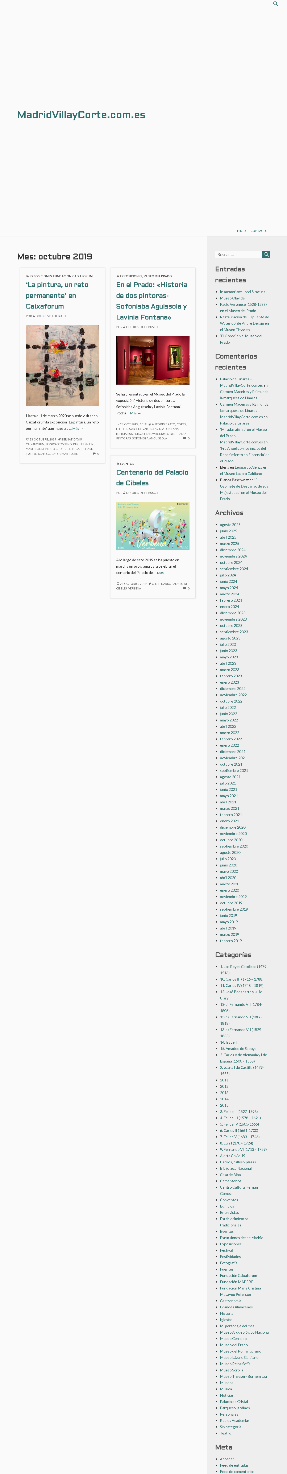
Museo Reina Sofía (235, 1363)
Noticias (227, 1395)
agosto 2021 (230, 776)
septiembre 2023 (234, 631)
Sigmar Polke (67, 453)
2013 (224, 1092)
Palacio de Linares (234, 423)
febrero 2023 (231, 676)
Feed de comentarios (237, 1471)
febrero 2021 (231, 814)
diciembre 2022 (232, 688)
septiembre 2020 (234, 846)
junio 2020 (228, 865)
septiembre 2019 (234, 909)
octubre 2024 (231, 562)
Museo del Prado (158, 276)
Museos (226, 1382)
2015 (224, 1105)
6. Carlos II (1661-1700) (239, 1130)
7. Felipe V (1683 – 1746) (240, 1136)
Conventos (229, 1199)
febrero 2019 (231, 940)
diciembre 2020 (232, 827)
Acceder (227, 1459)
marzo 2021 (229, 808)
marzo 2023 (229, 669)
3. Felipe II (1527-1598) (239, 1111)
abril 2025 (228, 537)
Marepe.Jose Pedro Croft (45, 449)
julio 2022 (228, 707)
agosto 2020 (230, 852)
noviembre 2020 (233, 833)
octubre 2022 (231, 701)
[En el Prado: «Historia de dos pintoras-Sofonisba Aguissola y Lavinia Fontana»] (152, 359)
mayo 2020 (229, 871)
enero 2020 (229, 890)
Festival (226, 1250)
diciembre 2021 (232, 751)
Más (77, 428)
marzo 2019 (229, 934)
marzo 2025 (229, 543)
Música (226, 1389)
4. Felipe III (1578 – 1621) (240, 1117)
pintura (73, 449)
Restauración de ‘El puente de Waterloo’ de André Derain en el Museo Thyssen (244, 323)
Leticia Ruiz (125, 433)
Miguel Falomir (146, 433)
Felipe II (121, 429)
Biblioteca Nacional (236, 1168)
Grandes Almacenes (236, 1307)
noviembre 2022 (233, 694)
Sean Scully (47, 453)
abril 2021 (228, 802)
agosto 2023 (230, 638)
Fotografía (228, 1262)
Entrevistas (229, 1212)
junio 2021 (228, 789)
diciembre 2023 (232, 612)
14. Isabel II (229, 1042)
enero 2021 (229, 821)
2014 (224, 1099)
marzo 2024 (229, 594)
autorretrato (163, 424)
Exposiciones (41, 276)
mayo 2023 (229, 657)
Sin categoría (230, 1426)
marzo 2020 (229, 884)
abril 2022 (228, 726)
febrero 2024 (231, 600)
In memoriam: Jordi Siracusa (242, 291)
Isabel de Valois (140, 429)
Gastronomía (230, 1300)
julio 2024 (228, 575)
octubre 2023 (231, 625)
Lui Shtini (87, 444)
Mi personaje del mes (237, 1326)
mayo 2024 (229, 587)
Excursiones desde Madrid (241, 1237)
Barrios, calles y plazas (238, 1162)
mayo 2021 (229, 795)
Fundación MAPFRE (236, 1281)
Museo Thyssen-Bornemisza (243, 1376)
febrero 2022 (231, 739)
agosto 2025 (230, 524)
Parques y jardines (235, 1407)
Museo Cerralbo (233, 1338)
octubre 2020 (231, 839)
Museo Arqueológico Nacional (245, 1332)
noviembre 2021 (233, 757)
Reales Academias (235, 1420)
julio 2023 (228, 644)
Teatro (225, 1433)
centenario (161, 583)
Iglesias (226, 1319)
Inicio (241, 231)
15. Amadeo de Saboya (238, 1048)
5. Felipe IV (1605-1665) (239, 1124)
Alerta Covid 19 (232, 1155)
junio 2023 (228, 650)
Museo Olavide (232, 298)
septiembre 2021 (234, 770)
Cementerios (230, 1181)
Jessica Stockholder (62, 444)
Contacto (259, 231)
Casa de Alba (230, 1174)
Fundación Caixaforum (72, 276)
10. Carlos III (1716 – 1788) (241, 979)
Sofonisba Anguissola (149, 438)
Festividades (230, 1256)
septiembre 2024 (234, 568)
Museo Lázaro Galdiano (239, 1357)
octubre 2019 (231, 902)
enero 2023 (229, 682)
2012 (224, 1086)
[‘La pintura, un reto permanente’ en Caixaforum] (62, 365)
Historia (226, 1313)
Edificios (227, 1206)
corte (182, 424)
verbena (134, 588)
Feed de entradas (234, 1465)
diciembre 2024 (232, 549)
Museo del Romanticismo (240, 1351)
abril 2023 (228, 663)
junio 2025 (228, 531)
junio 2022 (228, 713)
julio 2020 (228, 858)
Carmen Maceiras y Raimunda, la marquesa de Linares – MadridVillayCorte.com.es (244, 410)
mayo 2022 (229, 720)
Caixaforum (35, 444)
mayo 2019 (229, 921)
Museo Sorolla (231, 1370)
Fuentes (227, 1269)
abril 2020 (228, 877)
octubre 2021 (231, 764)
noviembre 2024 (233, 556)
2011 (224, 1080)
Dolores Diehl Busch (51, 316)
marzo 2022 (229, 732)
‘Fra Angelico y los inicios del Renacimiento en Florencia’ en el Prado (245, 454)
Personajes (229, 1414)
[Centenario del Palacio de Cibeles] (152, 525)
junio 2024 (228, 581)
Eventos (127, 463)
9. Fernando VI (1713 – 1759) (243, 1149)
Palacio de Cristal (234, 1401)
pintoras (123, 438)
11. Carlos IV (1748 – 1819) (241, 985)
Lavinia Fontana (166, 429)
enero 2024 (229, 606)
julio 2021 (228, 783)
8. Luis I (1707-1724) (236, 1143)
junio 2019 (228, 915)
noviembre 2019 (233, 896)
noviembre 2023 (233, 619)
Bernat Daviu (72, 439)
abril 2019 (228, 928)
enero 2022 (229, 745)
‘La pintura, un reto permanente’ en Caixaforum (57, 296)
